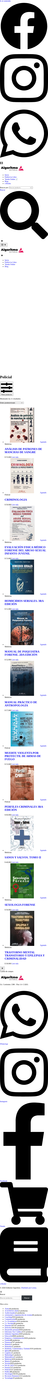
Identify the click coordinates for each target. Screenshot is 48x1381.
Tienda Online (10, 264)
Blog (6, 181)
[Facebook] (24, 50)
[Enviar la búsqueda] (32, 187)
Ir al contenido (5, 1)
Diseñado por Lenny (28, 1288)
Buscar (2, 1294)
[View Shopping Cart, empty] (24, 241)
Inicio (7, 175)
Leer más (15, 457)
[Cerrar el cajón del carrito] (2, 968)
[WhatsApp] (24, 160)
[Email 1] (1, 164)
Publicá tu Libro (11, 177)
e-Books (8, 183)
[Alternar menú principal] (3, 245)
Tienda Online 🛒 (11, 179)
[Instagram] (24, 105)
